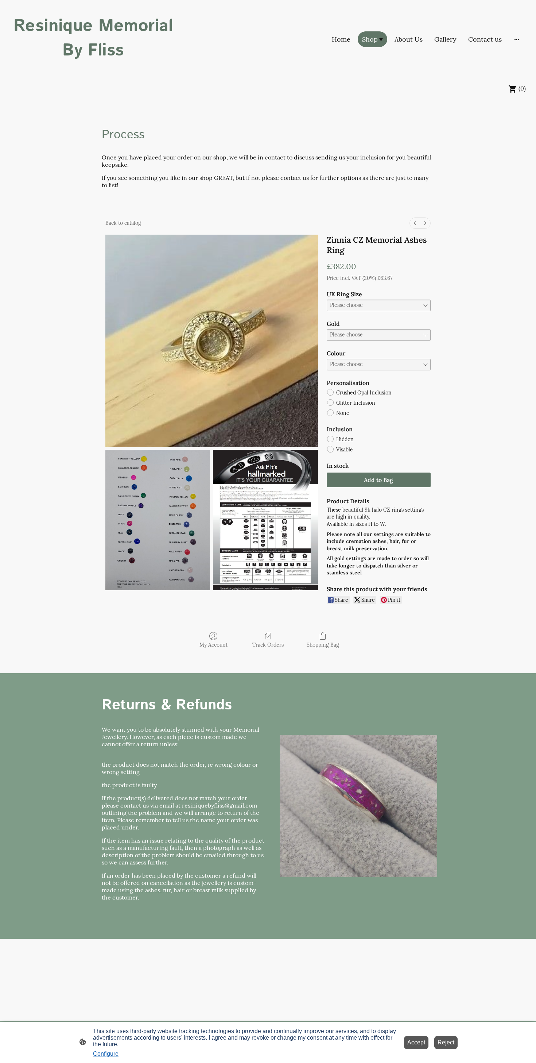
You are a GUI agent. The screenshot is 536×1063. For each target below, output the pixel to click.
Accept (416, 1042)
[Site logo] (93, 69)
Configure (106, 1054)
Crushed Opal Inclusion (364, 392)
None (342, 413)
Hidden (345, 439)
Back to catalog (123, 223)
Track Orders (268, 645)
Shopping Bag (323, 645)
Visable (344, 449)
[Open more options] (516, 39)
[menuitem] (415, 223)
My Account (213, 645)
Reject (446, 1042)
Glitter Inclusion (355, 403)
